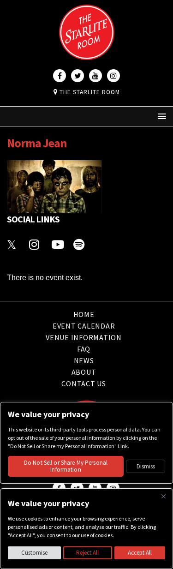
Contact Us (83, 383)
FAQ (83, 348)
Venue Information (84, 337)
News (84, 360)
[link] (13, 243)
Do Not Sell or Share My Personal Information (65, 466)
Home (84, 315)
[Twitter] (77, 75)
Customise (34, 553)
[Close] (163, 496)
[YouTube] (95, 75)
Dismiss (146, 466)
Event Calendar (84, 325)
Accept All (140, 553)
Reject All (87, 553)
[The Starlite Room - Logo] (86, 53)
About (84, 372)
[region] (86, 528)
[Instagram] (113, 75)
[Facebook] (59, 75)
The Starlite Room (89, 92)
